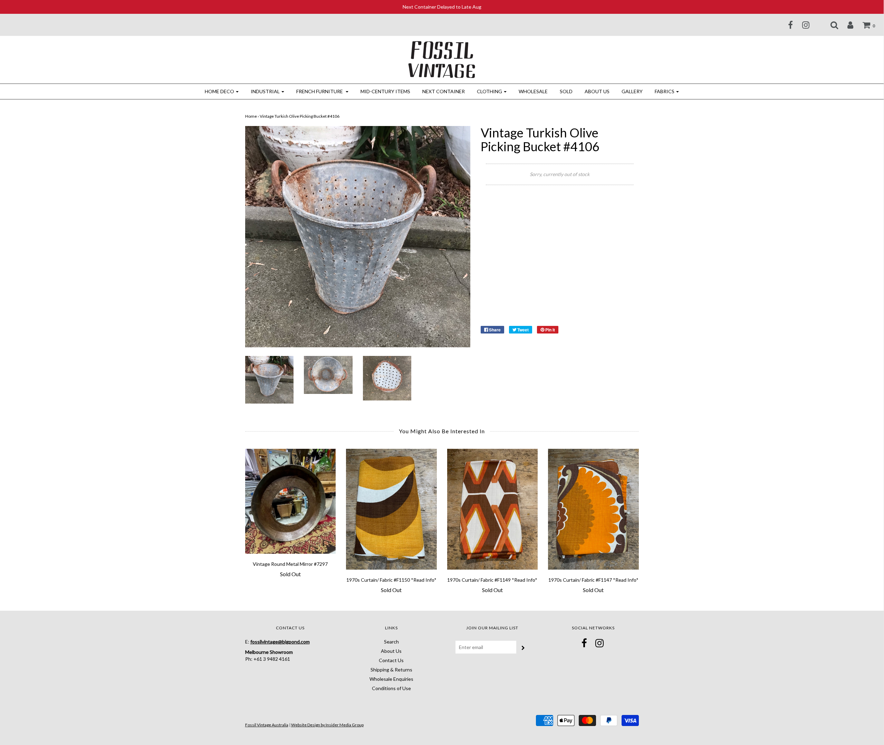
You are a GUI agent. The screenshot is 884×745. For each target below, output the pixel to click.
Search (391, 642)
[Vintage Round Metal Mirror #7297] (290, 501)
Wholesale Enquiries (391, 679)
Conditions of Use (391, 688)
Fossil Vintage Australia (266, 724)
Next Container (443, 91)
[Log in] (846, 25)
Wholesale (533, 91)
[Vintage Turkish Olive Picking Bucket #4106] (269, 379)
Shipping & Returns (391, 670)
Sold (566, 91)
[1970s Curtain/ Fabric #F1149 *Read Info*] (492, 509)
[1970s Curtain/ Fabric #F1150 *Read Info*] (391, 509)
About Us (597, 91)
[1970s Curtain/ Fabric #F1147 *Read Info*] (593, 509)
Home (251, 116)
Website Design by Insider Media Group (327, 724)
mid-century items (385, 91)
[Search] (830, 25)
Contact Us (391, 660)
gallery (632, 91)
